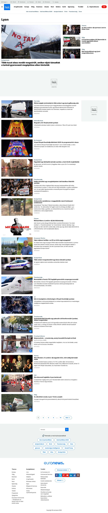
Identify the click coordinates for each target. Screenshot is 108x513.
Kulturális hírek (38, 120)
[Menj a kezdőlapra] (7, 7)
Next (52, 7)
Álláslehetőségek (45, 489)
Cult (35, 375)
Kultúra (58, 7)
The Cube (37, 101)
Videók (14, 490)
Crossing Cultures (39, 336)
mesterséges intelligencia (52, 448)
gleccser (37, 448)
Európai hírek (5, 60)
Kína (51, 452)
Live (104, 6)
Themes (14, 469)
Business (39, 7)
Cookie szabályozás (46, 481)
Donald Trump (69, 448)
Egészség (71, 7)
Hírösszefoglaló (30, 474)
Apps (27, 483)
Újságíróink (15, 495)
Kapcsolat (43, 487)
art (35, 296)
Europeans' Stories (39, 238)
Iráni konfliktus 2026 (46, 11)
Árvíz (66, 11)
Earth (64, 7)
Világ (32, 7)
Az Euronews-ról (45, 472)
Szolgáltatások (30, 469)
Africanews (29, 488)
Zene (80, 11)
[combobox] (62, 2)
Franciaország (73, 11)
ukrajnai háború (58, 11)
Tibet (44, 452)
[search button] (53, 2)
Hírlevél (59, 480)
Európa (26, 7)
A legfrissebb (18, 7)
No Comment (38, 140)
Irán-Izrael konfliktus (32, 11)
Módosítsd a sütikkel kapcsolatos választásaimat (46, 498)
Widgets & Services (31, 486)
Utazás (46, 7)
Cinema (84, 25)
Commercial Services (46, 474)
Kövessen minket (31, 481)
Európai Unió (61, 452)
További (43, 469)
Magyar (5, 2)
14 (60, 417)
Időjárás (28, 476)
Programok (15, 493)
